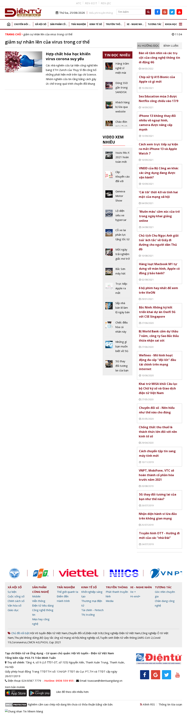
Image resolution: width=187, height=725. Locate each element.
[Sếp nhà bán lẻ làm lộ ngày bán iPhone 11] (117, 309)
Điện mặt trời (94, 633)
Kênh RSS (148, 704)
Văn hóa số (14, 605)
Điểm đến (62, 596)
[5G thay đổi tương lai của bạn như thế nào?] (117, 366)
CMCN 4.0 (33, 642)
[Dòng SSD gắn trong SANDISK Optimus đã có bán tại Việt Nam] (117, 89)
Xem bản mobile (15, 687)
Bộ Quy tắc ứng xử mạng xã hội (59, 637)
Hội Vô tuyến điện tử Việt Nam (48, 633)
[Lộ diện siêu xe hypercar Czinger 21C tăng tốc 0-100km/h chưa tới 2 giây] (117, 216)
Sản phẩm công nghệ (59, 24)
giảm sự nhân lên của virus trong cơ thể (47, 34)
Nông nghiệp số (89, 637)
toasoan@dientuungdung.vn (104, 680)
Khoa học (171, 24)
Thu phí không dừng (26, 637)
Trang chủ (8, 24)
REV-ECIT (91, 3)
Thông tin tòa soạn (170, 704)
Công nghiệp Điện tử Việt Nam (121, 633)
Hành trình (63, 601)
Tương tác (154, 24)
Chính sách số (16, 601)
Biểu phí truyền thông (101, 12)
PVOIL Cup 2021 (50, 642)
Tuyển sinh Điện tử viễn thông (118, 637)
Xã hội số (40, 24)
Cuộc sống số (16, 596)
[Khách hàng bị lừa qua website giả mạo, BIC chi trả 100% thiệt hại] (117, 108)
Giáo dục (13, 610)
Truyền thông (115, 24)
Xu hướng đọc (148, 45)
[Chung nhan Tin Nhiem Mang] (24, 711)
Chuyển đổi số (23, 24)
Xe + (133, 592)
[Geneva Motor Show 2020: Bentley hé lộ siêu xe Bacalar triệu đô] (117, 197)
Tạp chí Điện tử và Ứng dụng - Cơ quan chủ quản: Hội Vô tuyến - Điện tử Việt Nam (59, 653)
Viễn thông (38, 601)
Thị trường (88, 614)
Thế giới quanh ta (67, 592)
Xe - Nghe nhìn (135, 24)
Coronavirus (19, 642)
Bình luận (170, 45)
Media (109, 601)
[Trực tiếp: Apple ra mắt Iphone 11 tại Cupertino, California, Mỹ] (117, 289)
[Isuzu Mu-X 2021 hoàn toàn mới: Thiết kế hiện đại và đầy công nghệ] (117, 158)
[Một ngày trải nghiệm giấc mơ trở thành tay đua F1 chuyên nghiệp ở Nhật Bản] (117, 255)
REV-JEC (106, 3)
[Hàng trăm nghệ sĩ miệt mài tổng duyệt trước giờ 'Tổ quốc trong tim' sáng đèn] (117, 69)
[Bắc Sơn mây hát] (117, 272)
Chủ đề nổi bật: (20, 633)
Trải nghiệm (78, 24)
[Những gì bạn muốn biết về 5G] (117, 348)
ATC (78, 3)
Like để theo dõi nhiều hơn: (72, 692)
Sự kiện (12, 592)
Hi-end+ (135, 596)
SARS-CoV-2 (145, 637)
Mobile (36, 596)
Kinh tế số (95, 24)
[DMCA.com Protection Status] (16, 704)
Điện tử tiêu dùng (43, 605)
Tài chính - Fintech (92, 610)
